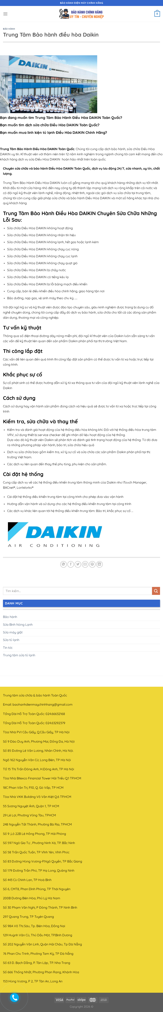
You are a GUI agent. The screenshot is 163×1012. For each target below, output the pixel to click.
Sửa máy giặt (12, 632)
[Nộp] (156, 591)
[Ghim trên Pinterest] (92, 564)
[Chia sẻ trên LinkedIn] (99, 564)
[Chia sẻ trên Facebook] (70, 564)
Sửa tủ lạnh (11, 640)
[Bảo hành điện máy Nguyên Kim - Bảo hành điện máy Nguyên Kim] (81, 14)
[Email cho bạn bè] (85, 564)
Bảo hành (9, 28)
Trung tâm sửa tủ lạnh (19, 655)
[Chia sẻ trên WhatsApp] (63, 564)
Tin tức (8, 648)
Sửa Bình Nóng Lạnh (18, 624)
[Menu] (5, 14)
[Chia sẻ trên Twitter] (78, 564)
